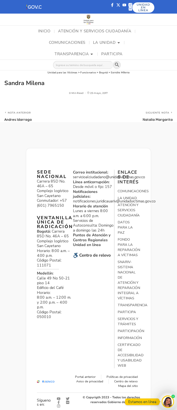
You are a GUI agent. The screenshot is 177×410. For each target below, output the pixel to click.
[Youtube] (124, 5)
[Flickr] (130, 9)
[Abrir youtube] (59, 399)
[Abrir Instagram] (59, 406)
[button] (34, 6)
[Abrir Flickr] (68, 402)
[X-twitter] (118, 5)
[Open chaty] (168, 402)
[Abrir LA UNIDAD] (119, 43)
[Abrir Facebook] (59, 402)
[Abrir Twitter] (68, 399)
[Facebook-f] (112, 5)
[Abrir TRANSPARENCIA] (92, 54)
